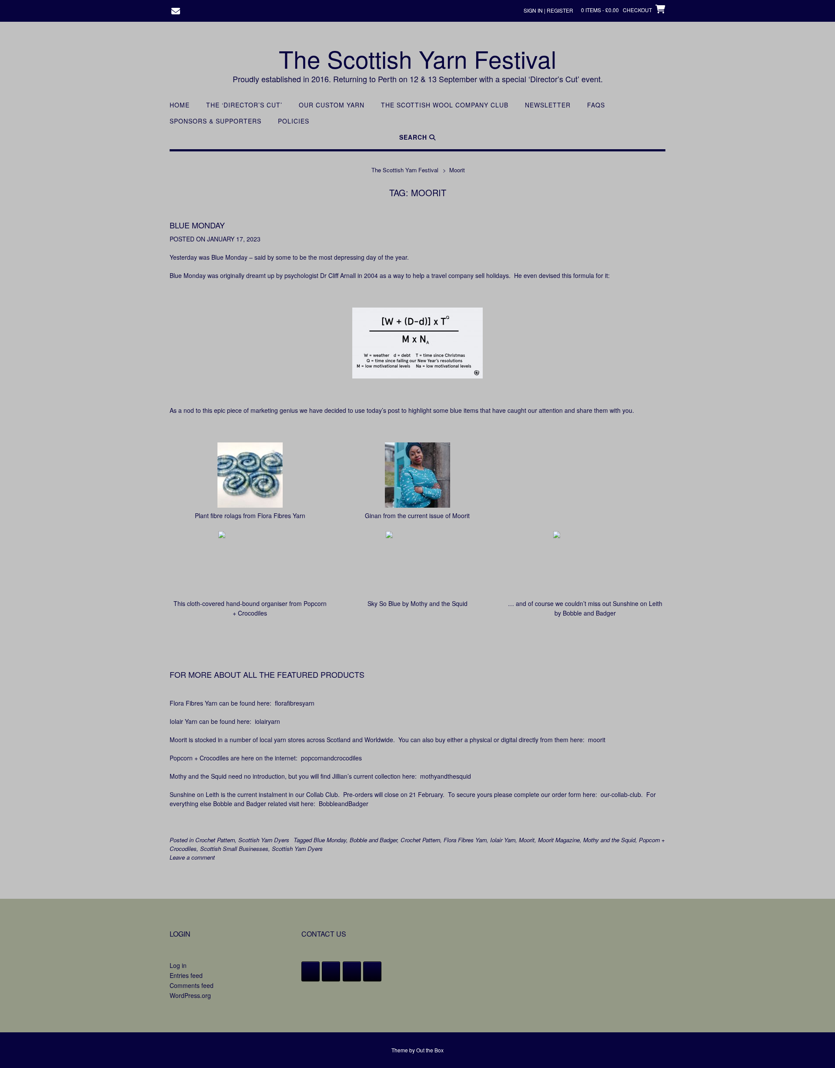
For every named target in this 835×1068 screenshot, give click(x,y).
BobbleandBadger (343, 803)
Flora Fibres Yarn (465, 840)
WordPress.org (190, 995)
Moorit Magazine (559, 840)
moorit (596, 739)
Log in (178, 965)
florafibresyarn (294, 703)
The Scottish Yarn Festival (417, 59)
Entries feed (186, 975)
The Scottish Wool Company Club (444, 105)
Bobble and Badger (373, 840)
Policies (293, 121)
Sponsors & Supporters (215, 121)
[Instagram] (352, 971)
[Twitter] (331, 971)
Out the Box (430, 1050)
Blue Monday (197, 225)
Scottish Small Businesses (234, 848)
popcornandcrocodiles (331, 757)
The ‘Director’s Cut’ (244, 105)
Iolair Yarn (502, 840)
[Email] (372, 971)
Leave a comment (192, 857)
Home (180, 105)
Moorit (526, 840)
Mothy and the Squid (609, 840)
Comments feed (192, 985)
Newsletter (548, 105)
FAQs (596, 105)
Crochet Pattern (215, 840)
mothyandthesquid (445, 776)
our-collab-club (621, 794)
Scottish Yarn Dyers (263, 840)
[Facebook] (310, 971)
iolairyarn (267, 721)
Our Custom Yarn (331, 105)
